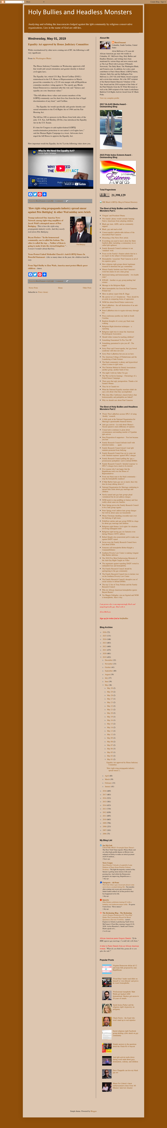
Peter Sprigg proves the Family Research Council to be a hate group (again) (120, 506)
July (106, 678)
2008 (105, 826)
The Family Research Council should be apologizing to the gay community (117, 569)
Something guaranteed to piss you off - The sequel (118, 344)
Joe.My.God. (108, 845)
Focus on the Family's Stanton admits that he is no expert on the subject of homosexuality (119, 254)
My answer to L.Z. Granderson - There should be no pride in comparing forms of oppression (120, 297)
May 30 (110, 688)
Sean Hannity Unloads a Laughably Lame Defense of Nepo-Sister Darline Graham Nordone (117, 867)
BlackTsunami (120, 42)
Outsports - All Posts (111, 882)
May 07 (110, 745)
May (107, 685)
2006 (105, 833)
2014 (105, 805)
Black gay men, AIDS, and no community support (117, 225)
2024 (105, 639)
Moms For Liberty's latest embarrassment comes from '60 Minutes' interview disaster (124, 1085)
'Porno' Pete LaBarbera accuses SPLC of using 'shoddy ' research (119, 415)
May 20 (110, 713)
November (109, 663)
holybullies (124, 618)
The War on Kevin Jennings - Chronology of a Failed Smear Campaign (119, 377)
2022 (105, 646)
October (108, 667)
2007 (105, 830)
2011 (105, 816)
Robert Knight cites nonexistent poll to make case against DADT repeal (120, 538)
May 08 (110, 741)
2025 (105, 635)
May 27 (110, 699)
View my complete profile (109, 98)
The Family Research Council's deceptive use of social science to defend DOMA (120, 580)
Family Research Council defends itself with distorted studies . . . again (118, 443)
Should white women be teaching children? (118, 337)
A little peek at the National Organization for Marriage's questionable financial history (118, 420)
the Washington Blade (42, 58)
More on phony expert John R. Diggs (116, 293)
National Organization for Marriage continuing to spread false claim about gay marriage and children (120, 489)
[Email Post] (67, 201)
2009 (105, 823)
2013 (105, 808)
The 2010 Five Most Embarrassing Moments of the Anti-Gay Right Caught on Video (119, 559)
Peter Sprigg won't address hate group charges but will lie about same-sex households (119, 511)
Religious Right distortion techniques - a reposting (117, 327)
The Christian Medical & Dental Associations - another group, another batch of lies (119, 368)
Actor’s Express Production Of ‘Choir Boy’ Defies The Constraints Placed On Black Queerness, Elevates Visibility (118, 917)
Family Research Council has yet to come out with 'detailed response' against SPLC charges (119, 454)
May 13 (110, 731)
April (107, 775)
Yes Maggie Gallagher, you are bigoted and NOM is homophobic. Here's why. (120, 596)
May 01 (110, 759)
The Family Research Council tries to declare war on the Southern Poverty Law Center (120, 575)
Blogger (93, 1111)
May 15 (110, 723)
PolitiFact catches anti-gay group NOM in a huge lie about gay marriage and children (120, 522)
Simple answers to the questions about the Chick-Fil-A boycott (124, 1045)
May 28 (110, 695)
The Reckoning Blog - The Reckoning (117, 913)
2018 (105, 791)
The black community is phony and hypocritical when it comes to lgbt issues (120, 363)
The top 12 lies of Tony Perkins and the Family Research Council (119, 585)
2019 (105, 657)
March (107, 779)
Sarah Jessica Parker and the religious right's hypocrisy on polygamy (123, 1007)
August (108, 674)
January (108, 786)
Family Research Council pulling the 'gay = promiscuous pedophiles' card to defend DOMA (119, 459)
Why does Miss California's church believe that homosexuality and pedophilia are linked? (119, 396)
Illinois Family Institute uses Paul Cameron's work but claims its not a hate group (118, 270)
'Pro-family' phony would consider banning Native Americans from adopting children (118, 219)
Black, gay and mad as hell (112, 229)
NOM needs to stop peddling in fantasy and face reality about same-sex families (120, 501)
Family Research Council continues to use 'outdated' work (117, 249)
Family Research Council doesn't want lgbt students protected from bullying (118, 449)
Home (60, 287)
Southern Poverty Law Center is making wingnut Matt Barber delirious (120, 554)
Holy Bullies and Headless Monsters (80, 12)
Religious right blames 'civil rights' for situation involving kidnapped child (119, 527)
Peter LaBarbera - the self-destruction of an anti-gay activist (120, 306)
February (108, 783)
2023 (105, 642)
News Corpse (108, 862)
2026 (105, 632)
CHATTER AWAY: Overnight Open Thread (118, 847)
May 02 (110, 756)
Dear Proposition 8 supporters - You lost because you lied (120, 438)
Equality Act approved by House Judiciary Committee (58, 44)
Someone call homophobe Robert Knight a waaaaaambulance (118, 548)
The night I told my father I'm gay (115, 373)
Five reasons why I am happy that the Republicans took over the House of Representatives (116, 471)
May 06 (110, 748)
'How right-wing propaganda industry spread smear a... (120, 769)
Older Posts (87, 287)
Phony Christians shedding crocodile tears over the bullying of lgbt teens (119, 516)
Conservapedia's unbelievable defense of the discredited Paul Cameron (118, 233)
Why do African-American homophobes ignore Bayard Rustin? (119, 591)
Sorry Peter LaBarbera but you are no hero (118, 353)
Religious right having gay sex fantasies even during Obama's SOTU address (118, 532)
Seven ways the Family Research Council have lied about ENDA (119, 543)
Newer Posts (33, 287)
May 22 (110, 706)
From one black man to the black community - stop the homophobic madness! (119, 477)
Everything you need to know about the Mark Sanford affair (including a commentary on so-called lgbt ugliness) (119, 243)
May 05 (110, 752)
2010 (105, 819)
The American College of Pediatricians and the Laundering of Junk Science (119, 358)
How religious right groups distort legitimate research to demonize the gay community (118, 265)
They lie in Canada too (110, 386)
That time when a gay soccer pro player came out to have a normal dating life (118, 885)
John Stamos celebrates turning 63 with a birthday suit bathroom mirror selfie (117, 903)
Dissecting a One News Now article (115, 237)
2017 (105, 794)
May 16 (110, 720)
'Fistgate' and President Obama (113, 215)
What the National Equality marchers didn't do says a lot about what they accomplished (119, 390)
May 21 (110, 709)
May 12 (110, 734)
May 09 (110, 738)
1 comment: (59, 201)
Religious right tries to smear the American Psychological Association (118, 332)
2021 (105, 650)
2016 (105, 798)
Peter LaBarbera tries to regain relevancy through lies (120, 311)
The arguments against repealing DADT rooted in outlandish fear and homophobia (120, 564)
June (107, 681)
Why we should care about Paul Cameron (117, 400)
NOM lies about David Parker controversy (117, 302)
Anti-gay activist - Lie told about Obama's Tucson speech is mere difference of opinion (118, 425)
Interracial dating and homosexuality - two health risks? (120, 275)
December (109, 660)
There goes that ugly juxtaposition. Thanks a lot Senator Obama (120, 382)
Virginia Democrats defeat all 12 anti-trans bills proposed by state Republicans (125, 967)
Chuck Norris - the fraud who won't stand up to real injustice (124, 1019)
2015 (105, 801)
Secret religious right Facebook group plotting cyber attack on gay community (125, 1033)
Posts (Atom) (43, 292)
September (109, 670)
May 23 (110, 702)
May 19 (110, 716)
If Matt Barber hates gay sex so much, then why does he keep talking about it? (120, 483)
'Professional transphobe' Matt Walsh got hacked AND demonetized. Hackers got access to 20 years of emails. (126, 994)
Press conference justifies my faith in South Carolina (118, 317)
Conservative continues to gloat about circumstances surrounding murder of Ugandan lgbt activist (119, 432)
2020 (105, 653)
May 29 (110, 691)
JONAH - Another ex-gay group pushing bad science (118, 281)
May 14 (110, 727)
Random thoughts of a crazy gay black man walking (118, 322)
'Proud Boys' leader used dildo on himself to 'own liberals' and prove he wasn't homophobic (125, 980)
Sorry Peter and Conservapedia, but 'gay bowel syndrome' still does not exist (119, 349)
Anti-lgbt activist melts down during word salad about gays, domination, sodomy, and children (125, 1059)
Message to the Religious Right (113, 285)
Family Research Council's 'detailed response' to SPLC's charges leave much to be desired (120, 465)
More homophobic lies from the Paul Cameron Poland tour (119, 289)
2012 (105, 812)
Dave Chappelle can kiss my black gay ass (125, 1071)
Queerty (106, 899)
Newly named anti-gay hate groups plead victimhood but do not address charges (117, 495)
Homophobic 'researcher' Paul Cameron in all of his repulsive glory (120, 260)
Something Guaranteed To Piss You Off (116, 340)
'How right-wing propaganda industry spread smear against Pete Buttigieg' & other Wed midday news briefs (59, 210)
